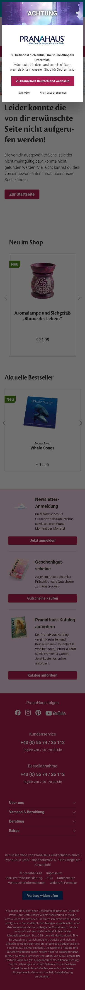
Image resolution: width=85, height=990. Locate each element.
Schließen (24, 92)
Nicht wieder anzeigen (53, 92)
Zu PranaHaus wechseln (42, 81)
